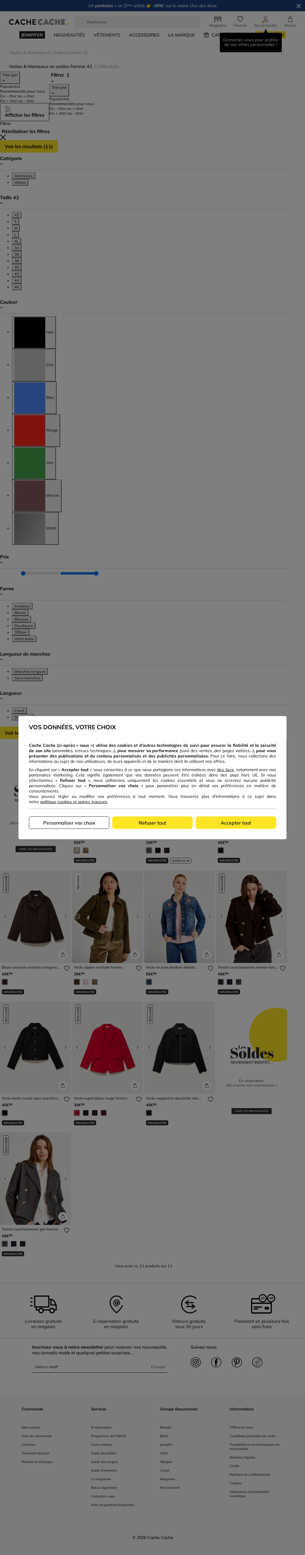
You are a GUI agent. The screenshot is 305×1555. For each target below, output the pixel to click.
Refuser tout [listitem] (152, 822)
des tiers (225, 769)
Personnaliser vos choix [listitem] (69, 822)
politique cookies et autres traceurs (73, 801)
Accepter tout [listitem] (236, 822)
